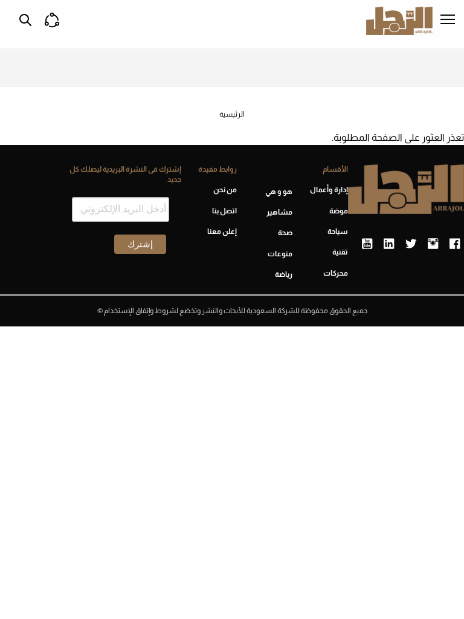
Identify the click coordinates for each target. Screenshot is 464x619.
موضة (338, 211)
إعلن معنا (222, 231)
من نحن (225, 190)
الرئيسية (232, 114)
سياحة (337, 231)
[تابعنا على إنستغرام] (433, 244)
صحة (285, 232)
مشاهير (279, 212)
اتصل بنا (224, 211)
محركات (335, 273)
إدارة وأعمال (329, 190)
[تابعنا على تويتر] (410, 244)
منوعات (280, 254)
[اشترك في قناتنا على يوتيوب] (367, 244)
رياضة (283, 274)
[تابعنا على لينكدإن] (389, 244)
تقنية (340, 252)
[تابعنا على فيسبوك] (455, 244)
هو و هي (278, 191)
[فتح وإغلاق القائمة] (447, 21)
